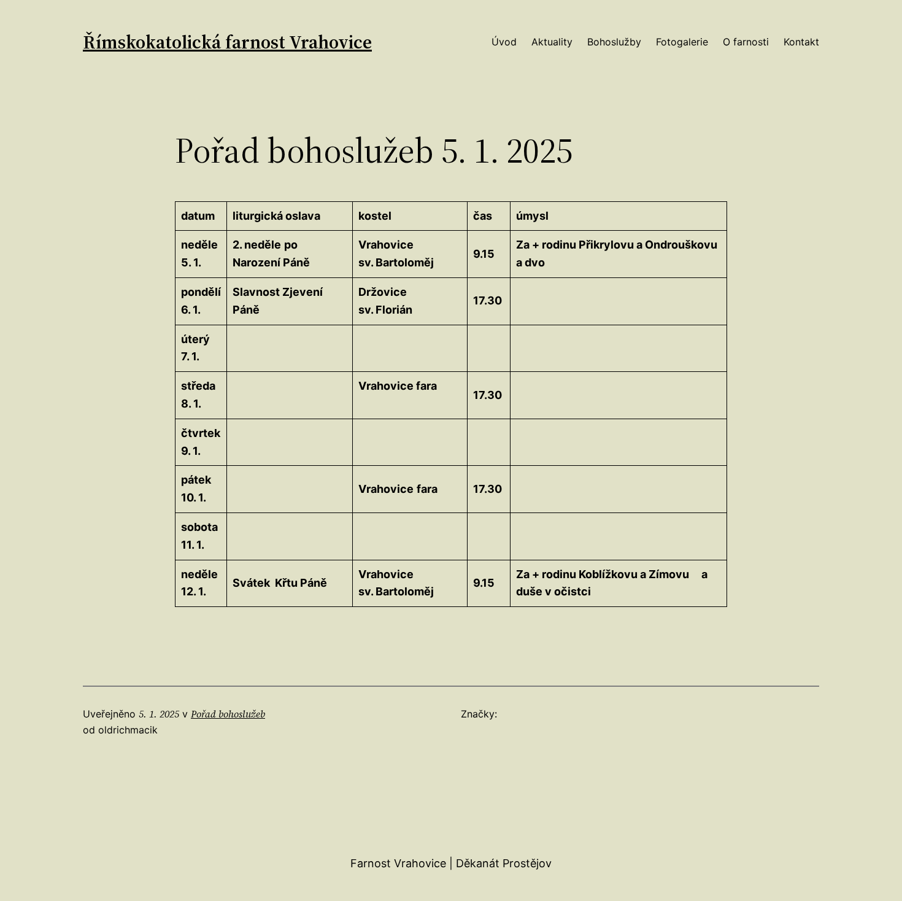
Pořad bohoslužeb (228, 714)
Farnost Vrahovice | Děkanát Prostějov (451, 863)
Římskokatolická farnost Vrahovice (227, 42)
